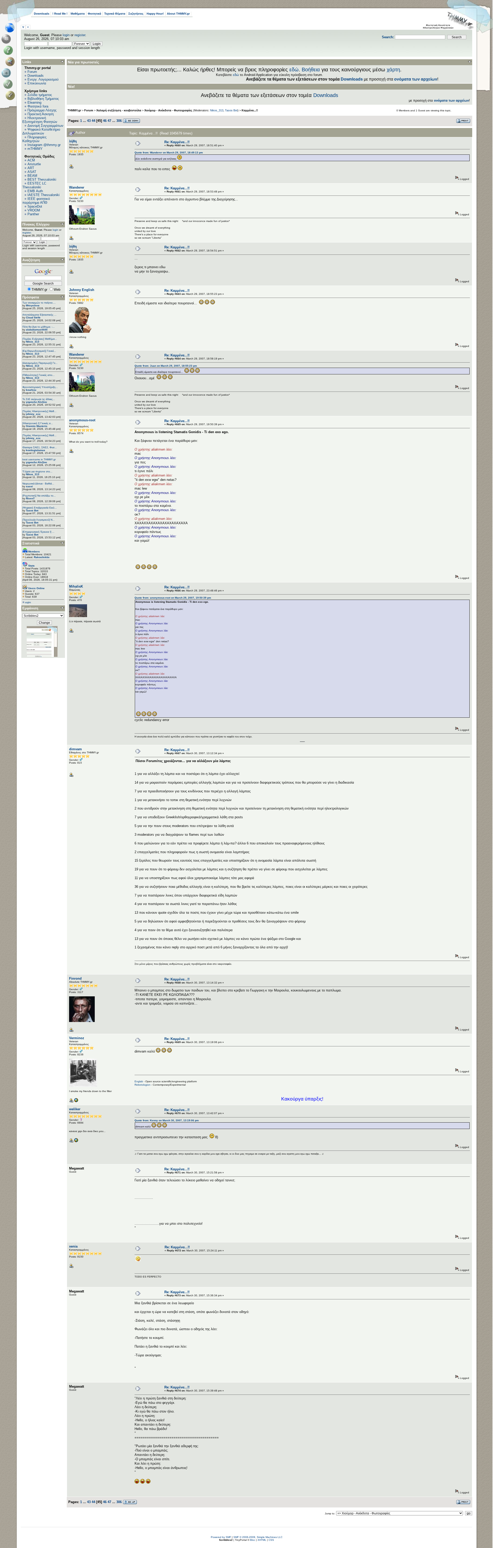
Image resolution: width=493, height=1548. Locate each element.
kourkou (31, 389)
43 (89, 121)
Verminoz (76, 1038)
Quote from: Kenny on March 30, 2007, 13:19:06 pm (167, 1120)
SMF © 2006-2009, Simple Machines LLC (257, 1537)
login (66, 35)
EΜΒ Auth (35, 191)
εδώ (294, 69)
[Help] (9, 50)
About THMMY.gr (178, 13)
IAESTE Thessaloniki (43, 195)
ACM (31, 160)
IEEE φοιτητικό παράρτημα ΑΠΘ (36, 201)
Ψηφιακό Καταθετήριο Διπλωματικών (41, 131)
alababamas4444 (37, 329)
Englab (139, 1081)
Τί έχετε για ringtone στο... (37, 471)
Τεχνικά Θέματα (114, 13)
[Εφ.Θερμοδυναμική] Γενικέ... (39, 350)
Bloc (252, 1540)
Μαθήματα (78, 13)
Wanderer (76, 187)
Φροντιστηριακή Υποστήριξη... (40, 387)
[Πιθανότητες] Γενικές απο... (38, 375)
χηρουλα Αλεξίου (36, 402)
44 (93, 121)
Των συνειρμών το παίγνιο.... (39, 302)
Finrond (75, 978)
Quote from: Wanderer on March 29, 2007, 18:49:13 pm (169, 152)
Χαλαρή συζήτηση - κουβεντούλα (118, 110)
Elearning (34, 102)
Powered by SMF (221, 1537)
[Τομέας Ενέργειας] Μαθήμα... (39, 338)
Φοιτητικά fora (37, 106)
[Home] (11, 27)
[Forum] (7, 39)
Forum (32, 72)
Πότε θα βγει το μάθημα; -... (38, 326)
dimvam (75, 749)
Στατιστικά (30, 543)
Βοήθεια (311, 69)
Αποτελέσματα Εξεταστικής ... (39, 314)
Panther (33, 214)
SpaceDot (34, 206)
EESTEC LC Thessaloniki (34, 185)
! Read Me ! (60, 13)
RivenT (30, 498)
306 (119, 121)
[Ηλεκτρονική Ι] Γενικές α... (37, 423)
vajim (28, 602)
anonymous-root (82, 420)
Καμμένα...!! (250, 110)
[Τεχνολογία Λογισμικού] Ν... (38, 519)
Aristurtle (34, 164)
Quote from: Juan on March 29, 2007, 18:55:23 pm (166, 365)
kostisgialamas (35, 450)
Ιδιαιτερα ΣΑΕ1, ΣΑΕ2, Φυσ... (39, 447)
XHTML (262, 1540)
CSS (271, 1540)
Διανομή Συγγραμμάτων (45, 126)
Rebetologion (142, 1084)
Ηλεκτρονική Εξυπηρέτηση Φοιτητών (39, 120)
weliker (74, 1109)
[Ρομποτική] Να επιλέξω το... (39, 495)
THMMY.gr (74, 110)
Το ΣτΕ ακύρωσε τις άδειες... (38, 399)
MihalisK (76, 586)
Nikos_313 (32, 341)
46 (105, 121)
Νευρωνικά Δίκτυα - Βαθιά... (38, 483)
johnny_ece (33, 414)
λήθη (73, 141)
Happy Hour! (155, 13)
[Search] (11, 61)
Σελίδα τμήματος (39, 95)
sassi (29, 486)
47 (109, 121)
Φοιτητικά (94, 13)
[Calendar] (7, 72)
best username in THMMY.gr (39, 459)
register (79, 35)
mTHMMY (35, 149)
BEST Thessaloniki (41, 179)
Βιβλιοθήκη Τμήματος (43, 99)
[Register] (11, 95)
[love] (76, 1141)
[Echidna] (76, 1101)
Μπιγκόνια (32, 305)
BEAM (32, 176)
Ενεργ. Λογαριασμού (43, 79)
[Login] (9, 84)
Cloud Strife (33, 317)
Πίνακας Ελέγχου (36, 224)
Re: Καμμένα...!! (176, 142)
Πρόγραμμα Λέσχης (41, 110)
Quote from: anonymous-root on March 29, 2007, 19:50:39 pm (173, 597)
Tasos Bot (32, 510)
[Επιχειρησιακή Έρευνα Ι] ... (38, 531)
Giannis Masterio (36, 426)
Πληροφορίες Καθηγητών (34, 139)
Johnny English (81, 290)
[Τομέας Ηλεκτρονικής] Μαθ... (39, 411)
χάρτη (393, 69)
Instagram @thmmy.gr (44, 145)
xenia (73, 1246)
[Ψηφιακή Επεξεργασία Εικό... (39, 507)
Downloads (41, 13)
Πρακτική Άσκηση (40, 114)
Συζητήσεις (136, 13)
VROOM (33, 210)
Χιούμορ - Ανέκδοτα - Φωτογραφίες (168, 110)
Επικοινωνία (36, 83)
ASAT (31, 172)
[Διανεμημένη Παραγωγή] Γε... (40, 363)
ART (30, 168)
